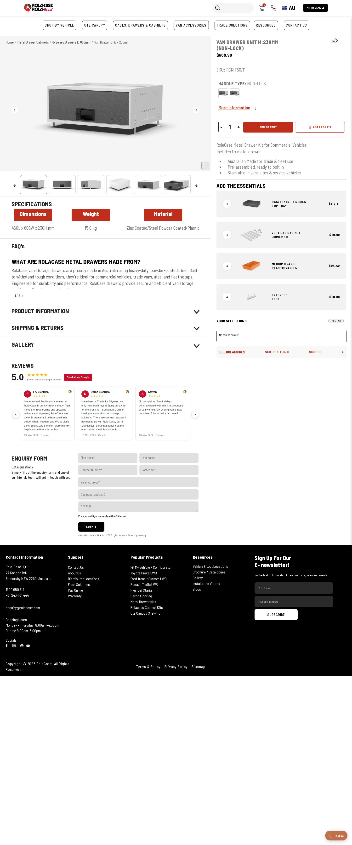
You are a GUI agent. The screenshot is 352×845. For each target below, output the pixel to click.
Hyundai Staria (141, 590)
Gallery (198, 577)
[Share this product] (334, 41)
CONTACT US (296, 25)
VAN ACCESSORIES (191, 25)
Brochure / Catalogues (209, 572)
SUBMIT (91, 526)
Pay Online (75, 590)
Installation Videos (206, 583)
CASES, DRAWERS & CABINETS (140, 25)
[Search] (217, 8)
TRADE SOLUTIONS (232, 25)
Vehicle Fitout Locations (210, 566)
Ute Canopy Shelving (145, 613)
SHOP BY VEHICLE (59, 25)
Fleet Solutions (79, 584)
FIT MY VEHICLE (315, 7)
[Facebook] (7, 645)
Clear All (336, 320)
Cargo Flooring (141, 596)
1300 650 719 (15, 589)
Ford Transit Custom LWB (149, 578)
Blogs (197, 589)
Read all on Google (78, 377)
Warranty (75, 596)
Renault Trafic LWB (144, 584)
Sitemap (198, 666)
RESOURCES (266, 25)
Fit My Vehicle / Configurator (151, 567)
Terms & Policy (148, 666)
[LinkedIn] (22, 645)
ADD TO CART (268, 127)
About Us (74, 573)
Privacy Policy (176, 666)
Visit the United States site (46, 669)
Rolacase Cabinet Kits (147, 607)
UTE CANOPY (94, 25)
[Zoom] (205, 165)
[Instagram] (14, 645)
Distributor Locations (83, 578)
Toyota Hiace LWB (144, 573)
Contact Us (76, 567)
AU (292, 7)
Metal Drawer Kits (143, 601)
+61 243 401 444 (17, 595)
